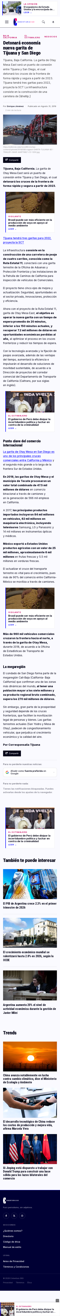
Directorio (8, 1236)
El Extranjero (32, 37)
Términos (20, 1282)
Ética (29, 1282)
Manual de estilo (12, 1247)
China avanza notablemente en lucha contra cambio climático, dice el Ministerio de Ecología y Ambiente (29, 1078)
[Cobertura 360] (24, 22)
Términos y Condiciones (16, 1266)
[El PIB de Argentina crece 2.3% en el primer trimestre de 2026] (30, 884)
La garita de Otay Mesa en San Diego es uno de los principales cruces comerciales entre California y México (28, 456)
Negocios (50, 37)
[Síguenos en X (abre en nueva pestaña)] (14, 1216)
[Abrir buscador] (43, 22)
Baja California (10, 37)
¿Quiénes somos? (12, 1230)
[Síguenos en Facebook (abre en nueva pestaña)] (6, 1216)
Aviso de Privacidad (13, 1261)
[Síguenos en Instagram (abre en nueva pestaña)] (22, 1216)
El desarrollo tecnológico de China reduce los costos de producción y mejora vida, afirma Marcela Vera (29, 1125)
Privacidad (8, 1282)
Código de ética (11, 1241)
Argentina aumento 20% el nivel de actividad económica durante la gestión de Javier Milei (29, 1009)
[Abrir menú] (6, 22)
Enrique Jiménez (15, 106)
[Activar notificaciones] (53, 22)
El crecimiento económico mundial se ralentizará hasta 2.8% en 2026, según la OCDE (28, 956)
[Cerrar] (57, 1300)
